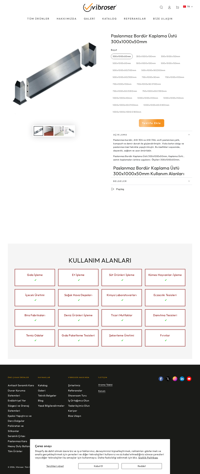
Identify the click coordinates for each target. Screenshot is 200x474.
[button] (161, 7)
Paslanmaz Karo (17, 441)
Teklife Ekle (151, 123)
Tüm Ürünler (15, 451)
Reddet (142, 466)
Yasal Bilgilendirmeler (51, 405)
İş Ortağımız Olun (78, 400)
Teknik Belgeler (47, 395)
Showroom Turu (77, 395)
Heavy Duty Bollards (20, 446)
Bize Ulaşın (74, 415)
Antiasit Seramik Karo (21, 385)
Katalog (42, 385)
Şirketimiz (74, 385)
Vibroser (20, 467)
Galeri (42, 390)
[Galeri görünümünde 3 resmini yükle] (59, 131)
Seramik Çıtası (16, 436)
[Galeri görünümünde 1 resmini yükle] (38, 131)
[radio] (122, 56)
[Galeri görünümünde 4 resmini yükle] (69, 131)
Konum (101, 391)
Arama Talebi (105, 384)
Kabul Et (98, 466)
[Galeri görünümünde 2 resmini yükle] (48, 131)
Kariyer (72, 410)
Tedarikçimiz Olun (79, 405)
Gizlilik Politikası (148, 457)
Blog (40, 400)
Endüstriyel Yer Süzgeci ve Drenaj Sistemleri (18, 405)
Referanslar (75, 390)
